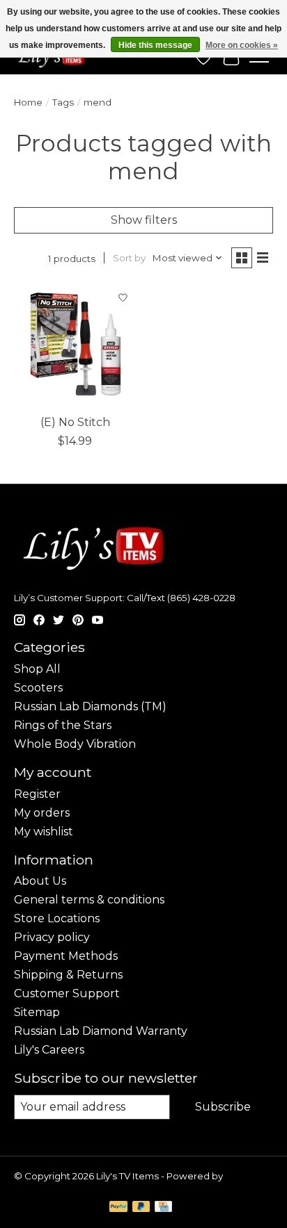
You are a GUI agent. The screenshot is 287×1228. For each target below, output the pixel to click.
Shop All (37, 669)
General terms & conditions (89, 899)
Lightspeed (40, 1187)
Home (28, 102)
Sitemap (37, 1012)
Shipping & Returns (68, 974)
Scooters (38, 687)
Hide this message (155, 45)
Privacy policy (52, 937)
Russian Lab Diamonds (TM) (90, 706)
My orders (42, 812)
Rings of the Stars (62, 725)
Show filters (144, 220)
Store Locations (57, 918)
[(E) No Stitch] (75, 346)
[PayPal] (118, 1207)
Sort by (129, 257)
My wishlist (43, 831)
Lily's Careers (49, 1049)
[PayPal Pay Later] (141, 1207)
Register (37, 794)
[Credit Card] (163, 1207)
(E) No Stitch (75, 422)
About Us (40, 880)
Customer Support (67, 993)
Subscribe (223, 1106)
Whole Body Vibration (75, 744)
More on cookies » (241, 45)
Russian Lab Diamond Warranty (100, 1031)
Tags (63, 102)
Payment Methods (66, 956)
